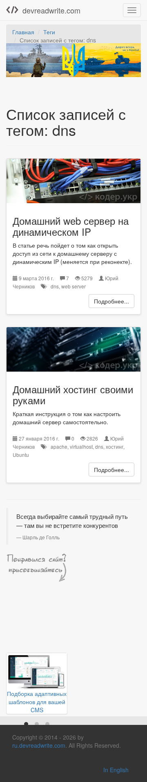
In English (116, 770)
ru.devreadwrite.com (38, 745)
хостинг (114, 446)
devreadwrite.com (51, 10)
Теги (49, 32)
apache (59, 446)
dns (55, 286)
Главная (23, 32)
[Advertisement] (36, 625)
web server (73, 286)
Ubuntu (21, 454)
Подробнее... (111, 301)
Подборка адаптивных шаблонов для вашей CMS (37, 701)
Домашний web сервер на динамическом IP (71, 225)
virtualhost (81, 446)
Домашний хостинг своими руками (73, 394)
